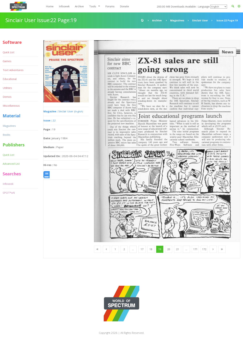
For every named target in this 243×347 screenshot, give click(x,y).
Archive (79, 6)
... (133, 249)
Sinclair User (200, 20)
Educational (10, 79)
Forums (110, 6)
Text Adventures (13, 70)
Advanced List (11, 163)
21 (177, 249)
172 (204, 249)
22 (49, 120)
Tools (92, 6)
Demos (7, 96)
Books (6, 134)
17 (142, 249)
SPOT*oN (9, 192)
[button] (239, 6)
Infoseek (64, 6)
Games (7, 61)
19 (159, 249)
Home (50, 6)
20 (168, 249)
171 (195, 249)
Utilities (7, 88)
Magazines (177, 20)
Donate (124, 6)
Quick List (8, 52)
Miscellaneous (11, 105)
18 (150, 249)
